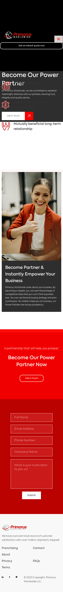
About (6, 554)
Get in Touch (31, 378)
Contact (39, 548)
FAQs (36, 561)
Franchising (10, 548)
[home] (18, 35)
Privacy (7, 561)
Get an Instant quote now (32, 46)
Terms (6, 567)
